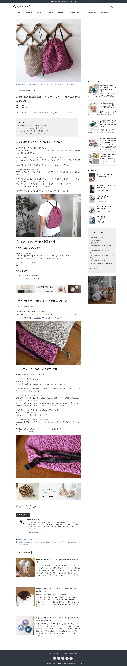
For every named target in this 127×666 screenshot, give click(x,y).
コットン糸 (19, 544)
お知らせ (19, 12)
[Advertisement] (102, 49)
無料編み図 (29, 12)
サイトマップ (93, 269)
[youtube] (35, 532)
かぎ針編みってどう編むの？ (56, 12)
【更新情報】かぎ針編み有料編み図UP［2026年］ (108, 155)
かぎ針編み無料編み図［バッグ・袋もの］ (101, 247)
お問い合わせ (73, 653)
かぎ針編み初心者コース (75, 12)
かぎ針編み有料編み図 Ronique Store (101, 263)
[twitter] (28, 532)
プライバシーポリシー (62, 653)
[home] (37, 532)
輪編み (44, 542)
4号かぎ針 (30, 542)
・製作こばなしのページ (104, 190)
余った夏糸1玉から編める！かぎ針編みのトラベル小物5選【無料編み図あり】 (108, 88)
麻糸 (24, 544)
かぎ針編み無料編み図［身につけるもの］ (101, 252)
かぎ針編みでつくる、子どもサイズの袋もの (33, 125)
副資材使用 (77, 542)
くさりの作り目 (37, 542)
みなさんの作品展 (105, 12)
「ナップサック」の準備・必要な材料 (30, 128)
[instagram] (33, 532)
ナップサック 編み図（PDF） (26, 306)
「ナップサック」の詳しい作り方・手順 (31, 133)
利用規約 (37, 318)
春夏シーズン (65, 542)
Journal (92, 266)
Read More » (109, 149)
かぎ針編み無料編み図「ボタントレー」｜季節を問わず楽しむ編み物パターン (108, 140)
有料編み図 (40, 12)
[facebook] (30, 532)
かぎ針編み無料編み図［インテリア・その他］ (101, 257)
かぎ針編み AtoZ (91, 12)
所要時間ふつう (22, 542)
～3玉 (71, 542)
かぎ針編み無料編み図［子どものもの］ (28, 539)
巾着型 (59, 542)
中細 (27, 544)
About (63, 16)
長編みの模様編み (52, 542)
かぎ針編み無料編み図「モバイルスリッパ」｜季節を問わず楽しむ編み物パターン (108, 106)
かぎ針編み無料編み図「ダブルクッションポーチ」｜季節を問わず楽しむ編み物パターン (108, 123)
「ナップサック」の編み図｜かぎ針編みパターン (34, 131)
